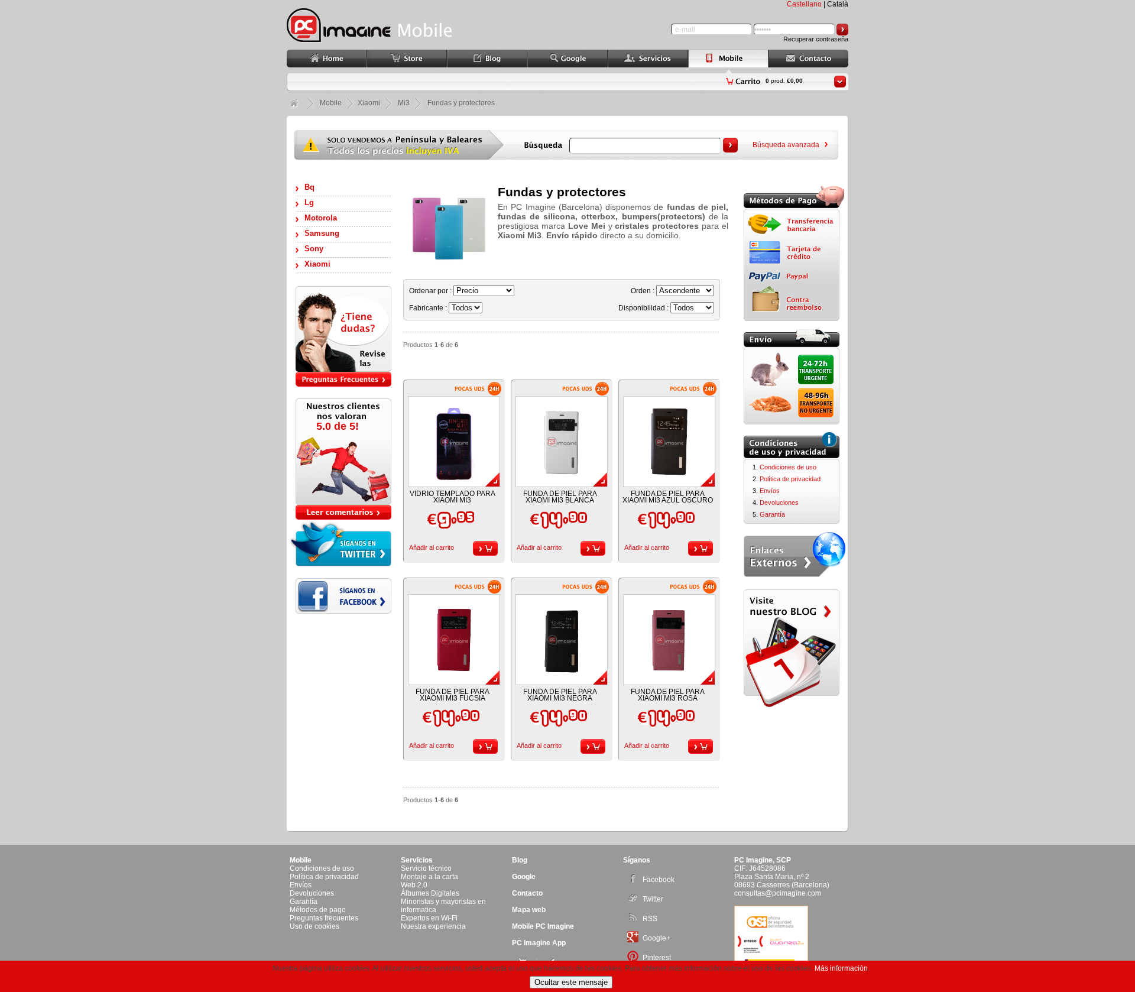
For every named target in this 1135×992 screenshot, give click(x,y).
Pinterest (657, 958)
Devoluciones (779, 502)
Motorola (320, 217)
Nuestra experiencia (433, 926)
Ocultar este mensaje (571, 982)
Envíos (770, 490)
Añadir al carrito (431, 547)
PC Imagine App (539, 943)
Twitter (653, 899)
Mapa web (529, 910)
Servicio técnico (426, 868)
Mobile (331, 103)
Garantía (772, 514)
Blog (519, 860)
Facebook (658, 880)
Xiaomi (317, 264)
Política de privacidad (790, 478)
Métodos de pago (318, 910)
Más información (841, 968)
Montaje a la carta (429, 877)
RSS (650, 919)
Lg (309, 202)
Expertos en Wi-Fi (429, 918)
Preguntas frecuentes (324, 918)
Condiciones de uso (788, 467)
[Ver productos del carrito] (840, 81)
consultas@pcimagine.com (777, 893)
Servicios (417, 860)
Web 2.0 (414, 885)
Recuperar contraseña (815, 39)
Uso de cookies (314, 926)
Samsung (321, 233)
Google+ (656, 938)
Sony (313, 248)
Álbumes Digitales (430, 893)
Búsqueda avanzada (786, 145)
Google (524, 877)
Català (837, 4)
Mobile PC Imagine (543, 926)
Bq (309, 187)
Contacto (527, 893)
